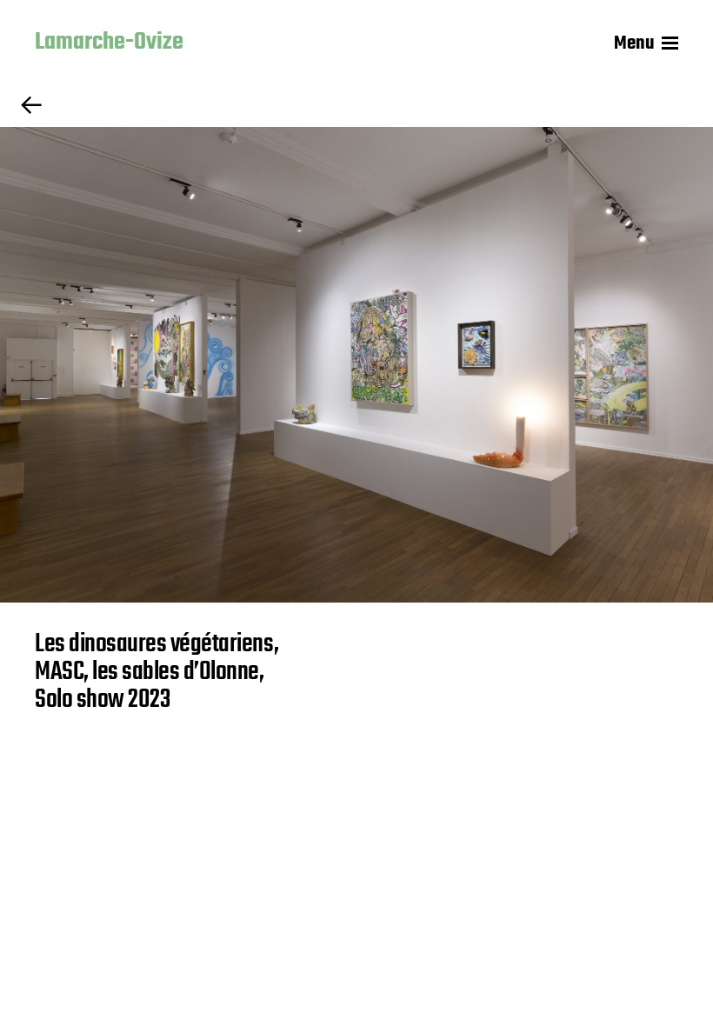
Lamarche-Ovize (109, 43)
